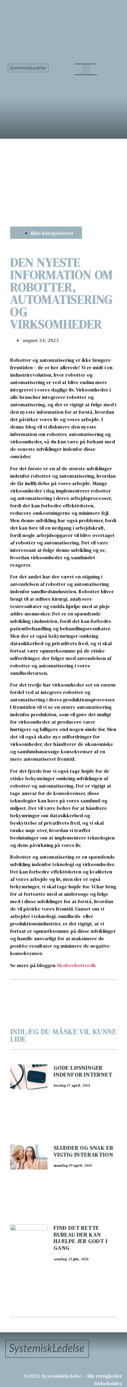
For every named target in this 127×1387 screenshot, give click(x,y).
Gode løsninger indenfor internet (83, 1071)
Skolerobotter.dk (76, 965)
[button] (86, 69)
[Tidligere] (36, 991)
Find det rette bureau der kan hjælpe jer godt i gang (81, 1238)
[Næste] (90, 991)
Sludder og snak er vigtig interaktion (83, 1151)
